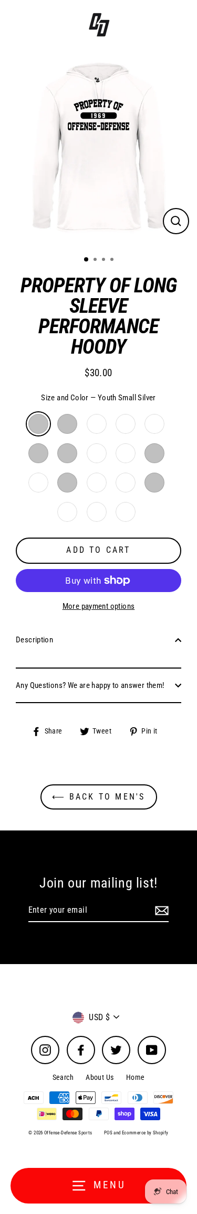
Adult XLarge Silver (154, 482)
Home (135, 1077)
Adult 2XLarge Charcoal (96, 511)
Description (34, 639)
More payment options (99, 606)
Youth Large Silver (38, 453)
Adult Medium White (125, 482)
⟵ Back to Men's (99, 797)
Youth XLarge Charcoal (96, 453)
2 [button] (96, 260)
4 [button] (113, 260)
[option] (98, 149)
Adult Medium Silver (67, 482)
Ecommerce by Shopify (145, 1132)
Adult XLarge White (67, 511)
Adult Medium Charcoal (96, 482)
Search (63, 1077)
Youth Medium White (125, 423)
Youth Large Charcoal (154, 423)
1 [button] (86, 260)
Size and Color (98, 397)
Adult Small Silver (154, 453)
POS (108, 1132)
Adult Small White (38, 482)
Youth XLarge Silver (67, 453)
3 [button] (104, 260)
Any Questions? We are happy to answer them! (90, 685)
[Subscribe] (160, 910)
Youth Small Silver (38, 423)
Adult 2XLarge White (125, 511)
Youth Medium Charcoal (96, 423)
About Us (99, 1077)
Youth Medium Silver (67, 423)
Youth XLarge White (125, 453)
